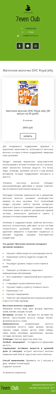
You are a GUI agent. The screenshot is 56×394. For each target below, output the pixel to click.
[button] (28, 136)
